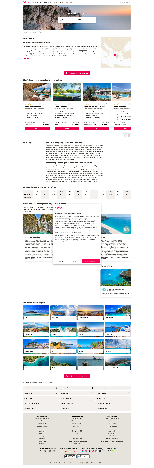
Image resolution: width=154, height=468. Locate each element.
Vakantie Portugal (41, 426)
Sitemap (42, 443)
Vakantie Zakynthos (77, 421)
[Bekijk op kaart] (116, 52)
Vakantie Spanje (42, 421)
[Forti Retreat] (126, 107)
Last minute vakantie (112, 418)
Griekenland (83, 50)
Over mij (42, 433)
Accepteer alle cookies (90, 261)
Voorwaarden (68, 463)
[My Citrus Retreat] (37, 107)
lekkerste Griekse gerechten (59, 157)
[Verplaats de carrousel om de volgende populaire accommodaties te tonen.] (129, 135)
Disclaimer (77, 443)
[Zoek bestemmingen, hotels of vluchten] (115, 2)
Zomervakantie (112, 423)
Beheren (59, 261)
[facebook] (40, 452)
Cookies (77, 436)
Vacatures (42, 438)
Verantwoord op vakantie (42, 436)
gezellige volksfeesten (88, 153)
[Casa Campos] (67, 107)
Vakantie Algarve (77, 426)
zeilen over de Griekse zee (62, 168)
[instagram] (45, 452)
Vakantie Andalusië (77, 423)
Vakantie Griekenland (42, 418)
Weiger (75, 261)
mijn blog (106, 294)
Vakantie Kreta (77, 418)
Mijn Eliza (112, 436)
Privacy (77, 433)
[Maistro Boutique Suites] (97, 107)
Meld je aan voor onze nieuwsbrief (112, 441)
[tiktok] (49, 452)
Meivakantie (112, 421)
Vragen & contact (112, 433)
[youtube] (54, 452)
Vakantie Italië (41, 423)
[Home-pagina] (26, 2)
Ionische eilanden (82, 48)
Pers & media (42, 441)
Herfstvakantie (112, 426)
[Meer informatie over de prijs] (49, 124)
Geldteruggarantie (112, 438)
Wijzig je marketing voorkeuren (77, 441)
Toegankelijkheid (77, 438)
